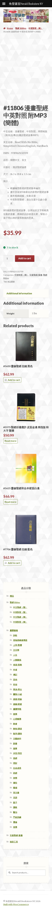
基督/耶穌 (17, 699)
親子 (15, 802)
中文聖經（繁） (20, 607)
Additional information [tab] (19, 293)
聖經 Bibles (20, 28)
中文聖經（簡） (20, 617)
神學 (15, 778)
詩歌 (15, 635)
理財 (15, 763)
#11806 (11, 281)
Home (10, 28)
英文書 (16, 792)
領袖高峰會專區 (20, 640)
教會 (15, 723)
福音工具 (14, 841)
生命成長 (17, 768)
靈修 (15, 822)
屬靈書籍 (14, 630)
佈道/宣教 (17, 664)
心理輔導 (17, 719)
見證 (15, 797)
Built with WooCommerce (16, 904)
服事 (15, 748)
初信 (15, 684)
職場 (15, 787)
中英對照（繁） (20, 612)
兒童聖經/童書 (35, 275)
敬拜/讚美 (17, 733)
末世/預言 (17, 753)
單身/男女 (17, 689)
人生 (15, 655)
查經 (15, 758)
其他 (15, 679)
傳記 (15, 674)
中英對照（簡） (35, 28)
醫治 (15, 812)
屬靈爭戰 (17, 709)
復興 (15, 714)
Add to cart (24, 258)
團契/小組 (17, 694)
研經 (15, 773)
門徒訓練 (17, 817)
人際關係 (17, 660)
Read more (10, 440)
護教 (15, 807)
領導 (15, 827)
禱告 (15, 782)
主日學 (16, 650)
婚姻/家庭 (17, 704)
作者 (15, 669)
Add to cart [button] (14, 379)
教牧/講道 (17, 728)
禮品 (12, 596)
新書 (15, 743)
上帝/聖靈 (17, 645)
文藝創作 (17, 738)
